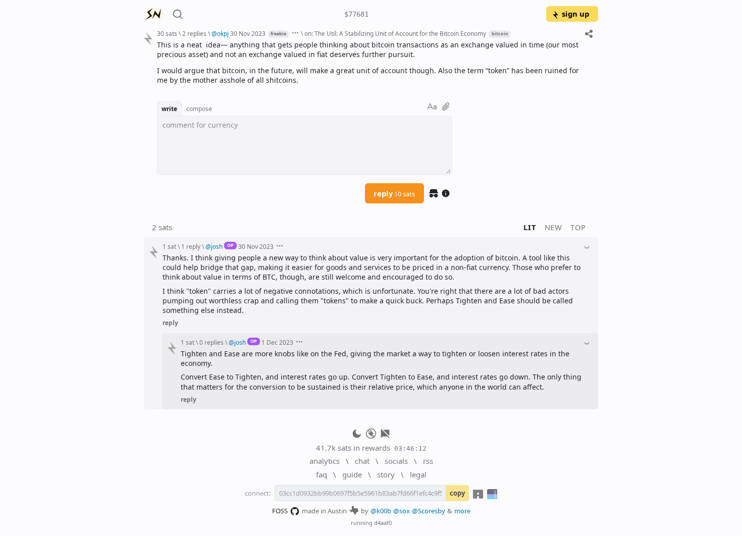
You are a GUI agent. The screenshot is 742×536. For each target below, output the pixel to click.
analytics (324, 461)
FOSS (280, 510)
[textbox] (374, 62)
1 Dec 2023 (277, 342)
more (462, 510)
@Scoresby (428, 510)
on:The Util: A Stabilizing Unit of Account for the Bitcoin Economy (395, 33)
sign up (575, 14)
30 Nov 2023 (248, 33)
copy (457, 493)
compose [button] (199, 108)
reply (394, 193)
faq (321, 474)
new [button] (553, 227)
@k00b (380, 510)
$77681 (356, 14)
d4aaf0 (383, 522)
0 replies (211, 342)
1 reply (190, 246)
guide (352, 474)
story (386, 474)
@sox (401, 510)
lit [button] (529, 227)
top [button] (578, 227)
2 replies (194, 33)
